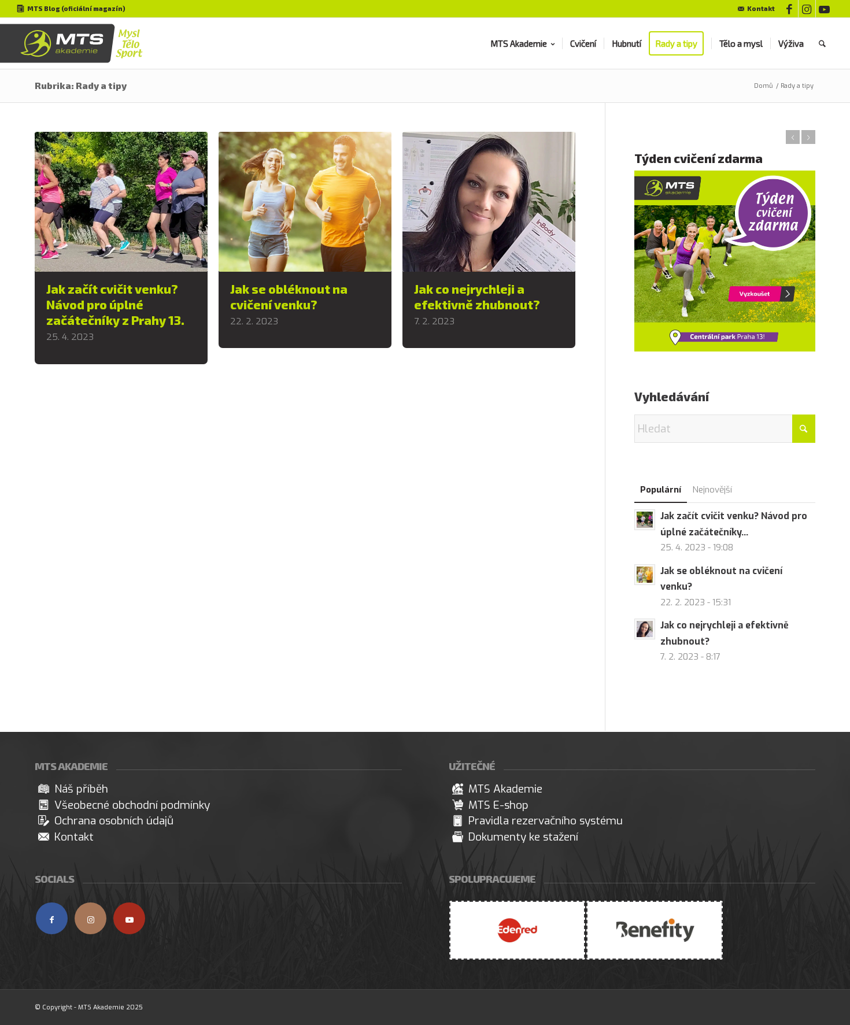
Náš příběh (81, 789)
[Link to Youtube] (824, 8)
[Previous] (793, 137)
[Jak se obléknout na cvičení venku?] (305, 202)
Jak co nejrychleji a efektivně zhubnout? (477, 296)
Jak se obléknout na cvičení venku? (289, 296)
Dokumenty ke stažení (523, 837)
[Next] (808, 137)
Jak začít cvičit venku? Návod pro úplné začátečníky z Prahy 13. (115, 304)
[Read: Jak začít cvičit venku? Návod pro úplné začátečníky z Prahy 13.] (644, 519)
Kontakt (761, 8)
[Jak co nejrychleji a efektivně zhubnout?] (488, 202)
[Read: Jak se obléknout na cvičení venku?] (644, 574)
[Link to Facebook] (789, 8)
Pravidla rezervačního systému (545, 820)
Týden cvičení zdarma (698, 158)
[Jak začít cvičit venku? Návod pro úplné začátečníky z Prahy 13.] (121, 202)
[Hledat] (822, 43)
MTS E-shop (498, 805)
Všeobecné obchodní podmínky (132, 805)
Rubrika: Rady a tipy (81, 85)
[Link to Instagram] (807, 8)
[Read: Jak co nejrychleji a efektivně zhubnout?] (644, 629)
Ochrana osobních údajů (113, 820)
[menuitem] (753, 9)
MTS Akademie (505, 789)
